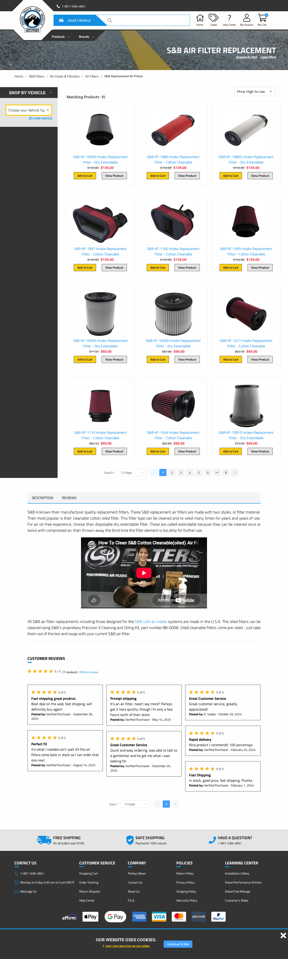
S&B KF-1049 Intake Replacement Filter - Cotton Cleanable (173, 435)
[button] (69, 20)
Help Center (87, 900)
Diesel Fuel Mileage (237, 891)
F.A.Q (131, 900)
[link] (18, 76)
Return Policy (185, 873)
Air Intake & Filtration (65, 76)
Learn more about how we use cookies (127, 946)
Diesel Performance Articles (243, 882)
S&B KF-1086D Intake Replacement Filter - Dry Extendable (246, 159)
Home (18, 76)
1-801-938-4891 (74, 6)
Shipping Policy (186, 891)
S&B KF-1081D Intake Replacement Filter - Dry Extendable (246, 435)
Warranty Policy (186, 900)
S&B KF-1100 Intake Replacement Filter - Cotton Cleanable (173, 251)
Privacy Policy (185, 882)
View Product (114, 175)
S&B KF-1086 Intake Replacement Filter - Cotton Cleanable (173, 159)
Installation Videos (237, 873)
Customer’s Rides (236, 900)
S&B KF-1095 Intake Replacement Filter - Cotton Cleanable (246, 251)
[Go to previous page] (154, 472)
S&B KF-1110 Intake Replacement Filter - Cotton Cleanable (100, 435)
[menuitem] (60, 35)
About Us (134, 891)
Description (42, 497)
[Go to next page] (234, 472)
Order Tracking (88, 882)
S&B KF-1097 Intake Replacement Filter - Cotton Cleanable (100, 251)
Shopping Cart (88, 873)
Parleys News (137, 873)
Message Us (28, 891)
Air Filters (92, 76)
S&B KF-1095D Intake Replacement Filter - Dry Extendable (100, 159)
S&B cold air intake (151, 621)
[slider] (44, 671)
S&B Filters (36, 76)
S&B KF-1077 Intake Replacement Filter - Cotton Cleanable (246, 343)
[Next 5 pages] (216, 472)
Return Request (89, 891)
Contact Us (135, 882)
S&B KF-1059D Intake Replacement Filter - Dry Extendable (100, 343)
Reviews (69, 497)
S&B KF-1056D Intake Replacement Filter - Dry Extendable (173, 343)
